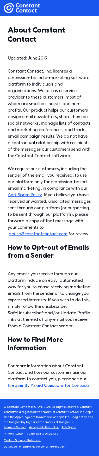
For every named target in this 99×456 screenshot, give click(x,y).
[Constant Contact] (22, 8)
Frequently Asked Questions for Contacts (49, 385)
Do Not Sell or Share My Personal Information (34, 447)
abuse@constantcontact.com (38, 234)
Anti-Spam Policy (25, 195)
